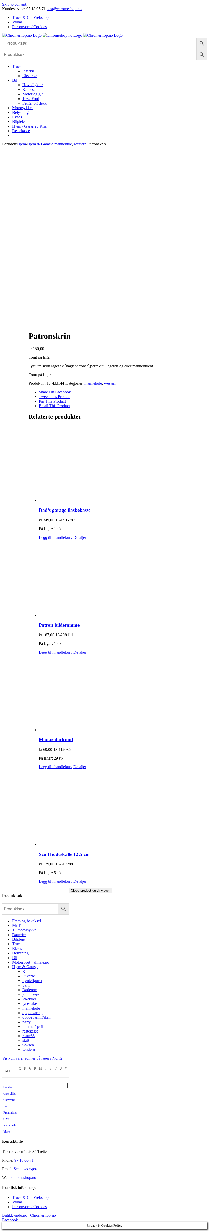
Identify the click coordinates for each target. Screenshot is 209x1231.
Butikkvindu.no (14, 1215)
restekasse (30, 1031)
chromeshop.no (23, 1177)
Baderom (29, 990)
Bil (14, 957)
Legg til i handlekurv (55, 537)
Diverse (28, 976)
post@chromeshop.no (64, 9)
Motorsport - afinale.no (30, 962)
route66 (28, 1036)
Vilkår (17, 1202)
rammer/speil (32, 1026)
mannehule (93, 383)
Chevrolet (9, 1100)
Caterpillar (9, 1093)
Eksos (17, 948)
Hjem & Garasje (25, 967)
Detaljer (79, 537)
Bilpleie (18, 939)
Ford (6, 1106)
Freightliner (10, 1112)
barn (26, 985)
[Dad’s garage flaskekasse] (123, 464)
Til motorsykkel (24, 930)
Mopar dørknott (56, 739)
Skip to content (14, 4)
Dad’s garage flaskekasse (64, 510)
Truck (17, 944)
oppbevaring (32, 1013)
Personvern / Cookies (29, 1206)
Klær (26, 971)
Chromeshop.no (43, 1215)
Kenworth (9, 1125)
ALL (8, 1071)
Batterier (19, 934)
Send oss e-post (26, 1169)
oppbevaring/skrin (36, 1017)
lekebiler (29, 999)
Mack (6, 1132)
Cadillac (8, 1087)
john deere (30, 994)
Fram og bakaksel (26, 921)
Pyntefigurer (32, 980)
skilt (25, 1040)
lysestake (29, 1003)
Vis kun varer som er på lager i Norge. (32, 1058)
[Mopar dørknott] (123, 693)
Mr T (16, 925)
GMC (6, 1119)
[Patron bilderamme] (123, 578)
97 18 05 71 (24, 1160)
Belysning (20, 953)
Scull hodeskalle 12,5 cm (64, 854)
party (26, 1022)
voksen (28, 1045)
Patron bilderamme (59, 625)
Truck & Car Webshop (30, 1197)
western (110, 383)
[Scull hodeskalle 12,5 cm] (123, 808)
